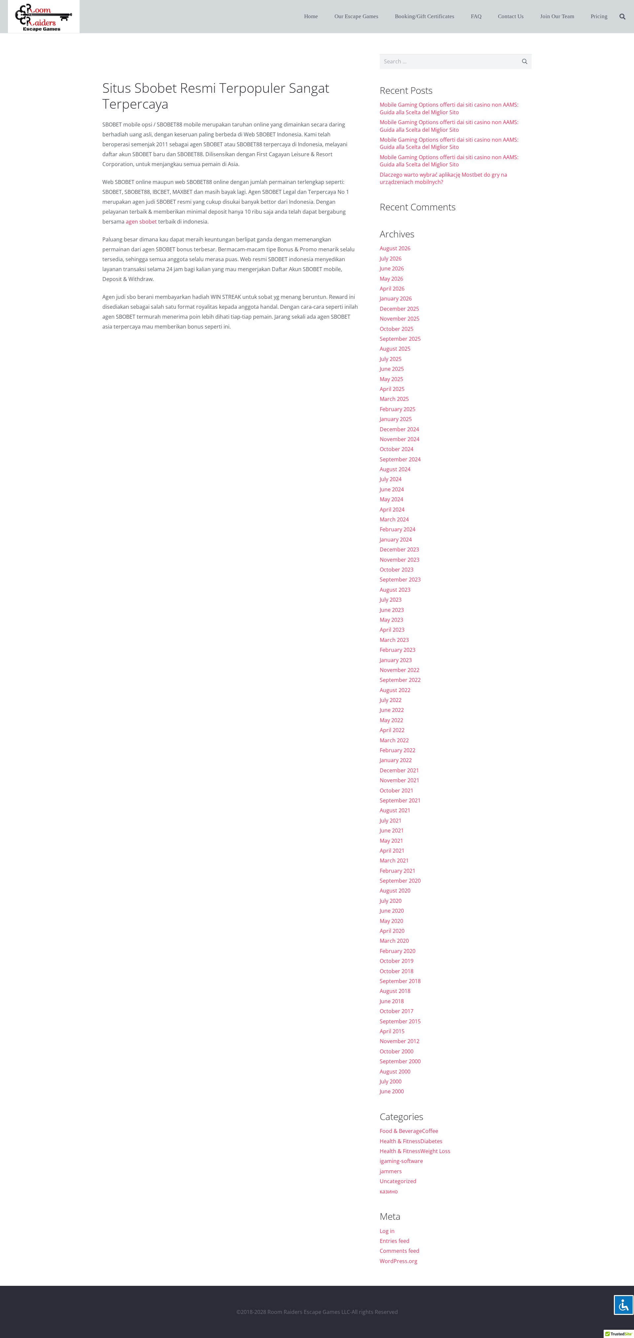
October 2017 (396, 1011)
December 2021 (399, 770)
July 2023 (391, 599)
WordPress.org (398, 1261)
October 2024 (396, 449)
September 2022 (400, 680)
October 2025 (396, 329)
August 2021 (395, 810)
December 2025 (399, 308)
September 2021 (400, 800)
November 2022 (399, 670)
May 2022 (391, 720)
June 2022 (392, 710)
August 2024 (395, 469)
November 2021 (399, 780)
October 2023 (396, 569)
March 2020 (394, 940)
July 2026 (391, 258)
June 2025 (392, 368)
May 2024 (391, 499)
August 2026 (395, 248)
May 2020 (391, 921)
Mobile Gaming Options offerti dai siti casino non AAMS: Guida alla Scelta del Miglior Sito (449, 108)
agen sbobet (141, 221)
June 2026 (392, 268)
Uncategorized (398, 1181)
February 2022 (397, 750)
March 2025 (394, 399)
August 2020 (395, 890)
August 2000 (395, 1071)
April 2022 (392, 730)
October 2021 (396, 790)
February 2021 (397, 870)
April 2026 (392, 288)
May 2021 (391, 840)
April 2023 (392, 629)
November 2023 (399, 559)
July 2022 (391, 700)
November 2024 (399, 439)
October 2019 (396, 961)
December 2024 (399, 429)
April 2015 (392, 1031)
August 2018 (395, 991)
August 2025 (395, 348)
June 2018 (392, 1001)
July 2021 (391, 820)
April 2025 (392, 389)
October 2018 (396, 971)
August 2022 (395, 690)
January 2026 (396, 298)
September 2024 (400, 459)
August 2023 (395, 589)
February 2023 (397, 649)
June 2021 (392, 830)
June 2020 (392, 910)
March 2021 (394, 860)
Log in (387, 1231)
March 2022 (394, 740)
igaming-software (401, 1161)
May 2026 (391, 278)
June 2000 (392, 1091)
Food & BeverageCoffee (409, 1131)
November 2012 (399, 1041)
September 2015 (400, 1021)
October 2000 (396, 1051)
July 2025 (391, 359)
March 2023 (394, 640)
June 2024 (392, 489)
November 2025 (399, 318)
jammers (391, 1171)
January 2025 (396, 419)
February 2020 (397, 951)
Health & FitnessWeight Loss (415, 1151)
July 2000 (391, 1081)
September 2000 (400, 1061)
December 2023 (399, 549)
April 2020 (392, 930)
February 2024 (397, 529)
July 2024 (391, 479)
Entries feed (394, 1241)
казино (389, 1191)
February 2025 (397, 409)
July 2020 (391, 900)
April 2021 (392, 850)
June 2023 (392, 610)
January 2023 (396, 660)
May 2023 (391, 619)
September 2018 (400, 981)
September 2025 (400, 338)
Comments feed (399, 1250)
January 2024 (396, 539)
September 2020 (400, 880)
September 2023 (400, 579)
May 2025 (391, 379)
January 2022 (396, 760)
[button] (622, 16)
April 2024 (392, 509)
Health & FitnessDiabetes (411, 1141)
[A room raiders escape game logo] (44, 16)
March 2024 (394, 519)
